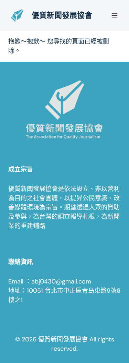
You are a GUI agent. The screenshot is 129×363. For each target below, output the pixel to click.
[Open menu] (114, 15)
